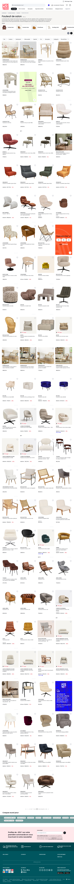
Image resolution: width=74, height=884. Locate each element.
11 (38, 809)
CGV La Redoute (5, 879)
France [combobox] (68, 879)
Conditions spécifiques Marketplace (14, 879)
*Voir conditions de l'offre (42, 835)
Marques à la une (59, 8)
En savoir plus (68, 870)
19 (46, 809)
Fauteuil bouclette (57, 817)
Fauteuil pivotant (19, 820)
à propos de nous (42, 854)
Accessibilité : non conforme (7, 881)
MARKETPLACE (59, 856)
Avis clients (8, 880)
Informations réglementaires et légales (42, 879)
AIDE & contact (5, 854)
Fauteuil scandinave (47, 817)
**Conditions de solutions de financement (55, 880)
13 (41, 809)
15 (44, 809)
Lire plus (3, 23)
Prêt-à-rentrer (22, 8)
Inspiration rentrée (39, 8)
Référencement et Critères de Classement (28, 879)
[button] (70, 5)
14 (42, 809)
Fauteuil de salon (25, 12)
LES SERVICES (23, 854)
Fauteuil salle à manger (9, 820)
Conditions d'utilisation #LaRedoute (17, 880)
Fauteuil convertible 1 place (9, 817)
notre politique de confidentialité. (55, 839)
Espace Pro (68, 8)
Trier (4, 39)
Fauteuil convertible (21, 817)
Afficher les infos (37, 862)
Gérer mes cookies (36, 880)
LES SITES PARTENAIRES (61, 854)
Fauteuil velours (30, 817)
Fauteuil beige (65, 817)
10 (37, 809)
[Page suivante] (48, 809)
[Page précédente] (26, 809)
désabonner (54, 837)
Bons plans (30, 8)
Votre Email (39, 830)
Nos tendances (49, 8)
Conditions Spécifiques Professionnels (55, 879)
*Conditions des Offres (43, 880)
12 (39, 809)
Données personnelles (28, 880)
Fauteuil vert (38, 817)
